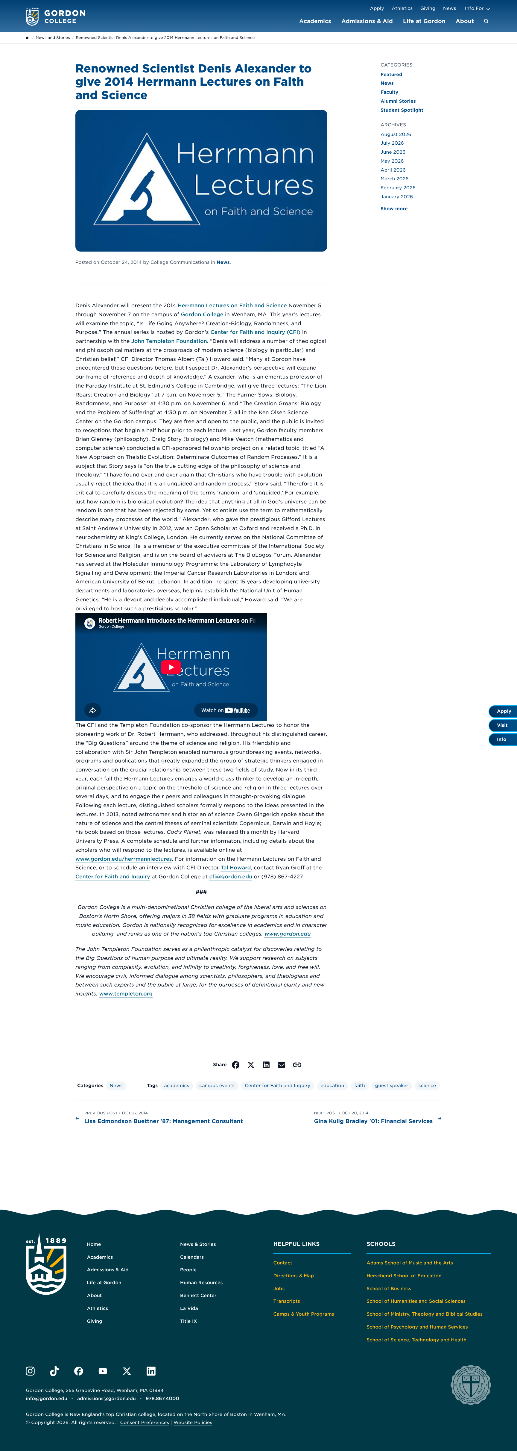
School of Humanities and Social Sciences (416, 1301)
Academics (315, 21)
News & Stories (198, 1244)
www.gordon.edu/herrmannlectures (123, 859)
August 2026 (396, 134)
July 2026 (392, 143)
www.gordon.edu (287, 934)
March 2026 (395, 178)
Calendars (192, 1257)
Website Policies (193, 1422)
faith (359, 1085)
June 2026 (393, 152)
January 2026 (397, 196)
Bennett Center (198, 1295)
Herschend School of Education (404, 1275)
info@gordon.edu (46, 1398)
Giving (428, 8)
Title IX (188, 1321)
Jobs (279, 1288)
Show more (394, 208)
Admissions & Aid (367, 21)
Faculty (389, 92)
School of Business (389, 1288)
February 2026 (398, 187)
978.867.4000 (162, 1398)
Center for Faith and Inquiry (112, 877)
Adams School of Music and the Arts (410, 1263)
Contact (282, 1263)
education (332, 1085)
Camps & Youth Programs (303, 1314)
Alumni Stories (398, 101)
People (188, 1270)
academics (176, 1085)
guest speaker (391, 1085)
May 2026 (392, 161)
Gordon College (202, 315)
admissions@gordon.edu (106, 1398)
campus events (217, 1085)
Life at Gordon (424, 21)
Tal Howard (236, 868)
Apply (377, 8)
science (427, 1085)
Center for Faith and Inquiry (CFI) (255, 332)
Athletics (402, 8)
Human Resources (201, 1282)
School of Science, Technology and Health (416, 1340)
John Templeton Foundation (169, 341)
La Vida (189, 1308)
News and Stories (53, 38)
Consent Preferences (144, 1422)
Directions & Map (293, 1275)
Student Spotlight (402, 110)
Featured (391, 74)
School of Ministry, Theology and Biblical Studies (425, 1314)
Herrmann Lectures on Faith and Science (232, 306)
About (465, 21)
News (449, 8)
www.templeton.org (126, 994)
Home (94, 1244)
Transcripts (286, 1301)
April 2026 (393, 170)
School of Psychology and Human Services (417, 1327)
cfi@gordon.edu (231, 877)
